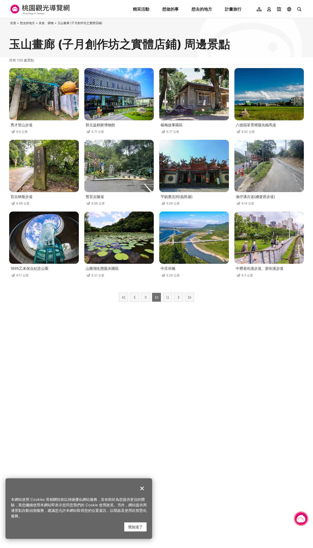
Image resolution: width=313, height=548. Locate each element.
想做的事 (170, 9)
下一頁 (178, 297)
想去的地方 (202, 9)
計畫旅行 (233, 9)
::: (7, 23)
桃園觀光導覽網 (39, 9)
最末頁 (189, 297)
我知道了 (135, 526)
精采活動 (141, 9)
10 (156, 297)
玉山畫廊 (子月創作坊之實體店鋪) (80, 23)
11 (167, 297)
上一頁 (134, 297)
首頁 (13, 23)
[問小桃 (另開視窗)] (301, 518)
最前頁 (123, 297)
